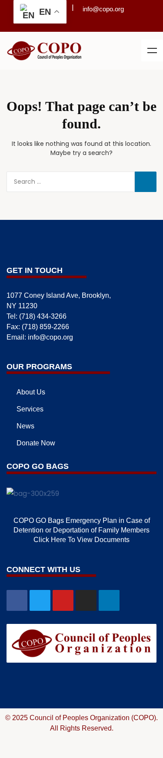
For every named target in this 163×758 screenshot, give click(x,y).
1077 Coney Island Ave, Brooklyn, (59, 295)
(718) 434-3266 (43, 316)
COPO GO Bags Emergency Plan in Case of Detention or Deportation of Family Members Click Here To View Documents (81, 530)
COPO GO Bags (38, 466)
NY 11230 (22, 306)
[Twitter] (70, 23)
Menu (152, 50)
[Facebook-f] (17, 600)
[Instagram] (93, 23)
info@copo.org (103, 9)
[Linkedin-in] (104, 23)
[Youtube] (81, 23)
